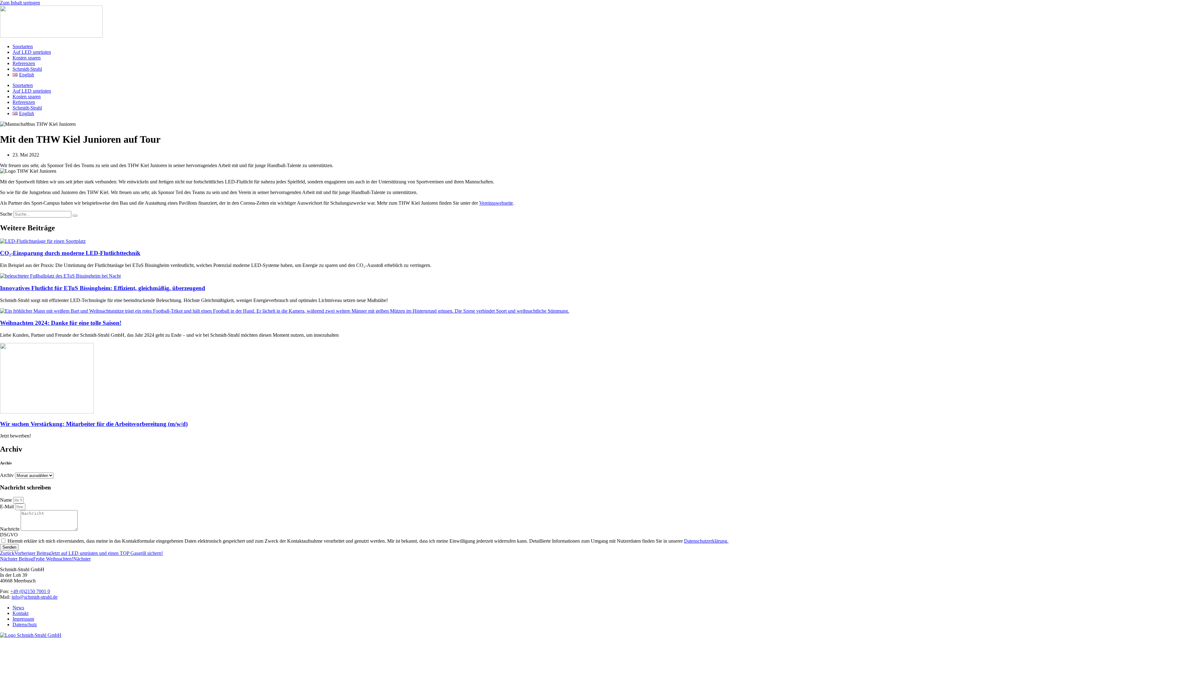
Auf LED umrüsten (32, 52)
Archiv (7, 475)
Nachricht (10, 529)
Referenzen (24, 63)
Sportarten (23, 46)
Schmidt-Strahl (27, 69)
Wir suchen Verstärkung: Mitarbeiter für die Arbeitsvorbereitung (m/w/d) (94, 424)
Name (6, 500)
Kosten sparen (27, 57)
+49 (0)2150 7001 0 (30, 591)
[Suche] (75, 216)
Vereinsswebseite (496, 203)
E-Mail (7, 506)
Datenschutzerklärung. (706, 541)
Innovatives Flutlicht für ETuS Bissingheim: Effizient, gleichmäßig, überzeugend (102, 288)
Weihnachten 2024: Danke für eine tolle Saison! (60, 323)
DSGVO (9, 534)
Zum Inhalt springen (20, 2)
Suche (6, 214)
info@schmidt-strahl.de (35, 597)
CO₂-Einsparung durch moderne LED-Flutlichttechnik (70, 253)
